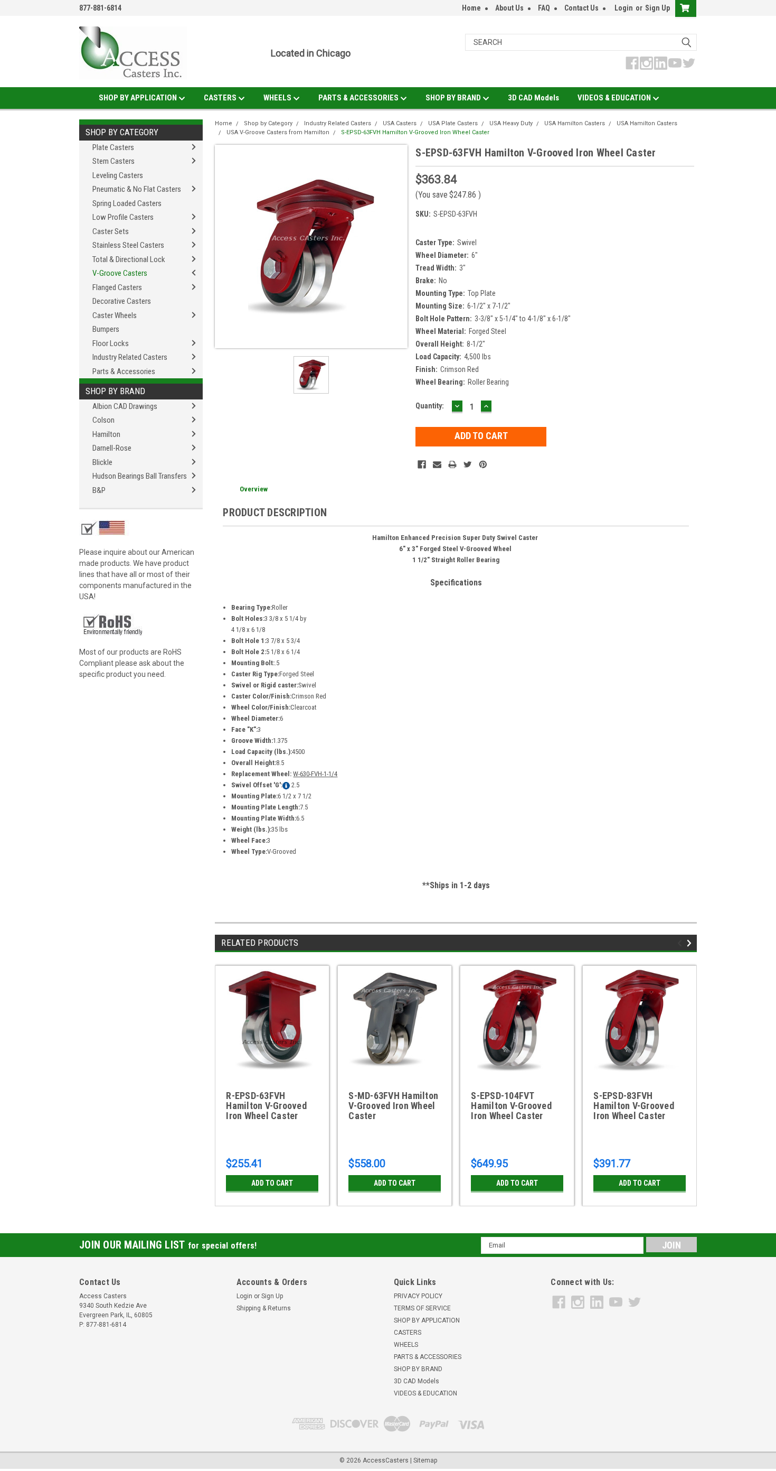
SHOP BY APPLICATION (138, 98)
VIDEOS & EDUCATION (615, 98)
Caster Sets (110, 231)
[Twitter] (467, 464)
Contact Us (581, 8)
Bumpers (105, 329)
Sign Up (657, 8)
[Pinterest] (483, 464)
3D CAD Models (533, 98)
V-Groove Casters (119, 273)
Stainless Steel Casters (128, 245)
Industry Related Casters (129, 357)
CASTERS (221, 98)
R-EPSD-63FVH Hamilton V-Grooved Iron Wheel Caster (266, 1106)
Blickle (102, 462)
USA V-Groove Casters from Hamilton (277, 132)
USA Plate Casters (453, 123)
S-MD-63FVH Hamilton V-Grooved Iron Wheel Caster (393, 1106)
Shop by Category (122, 132)
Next (691, 943)
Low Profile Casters (123, 217)
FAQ (544, 8)
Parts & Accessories (123, 371)
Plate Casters (113, 147)
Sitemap (425, 1460)
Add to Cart (272, 1183)
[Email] (437, 464)
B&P (99, 490)
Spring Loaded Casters (127, 203)
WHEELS (278, 98)
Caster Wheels (114, 315)
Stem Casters (113, 161)
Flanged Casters (117, 287)
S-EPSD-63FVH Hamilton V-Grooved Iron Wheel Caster (415, 132)
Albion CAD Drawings (124, 406)
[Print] (452, 464)
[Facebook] (422, 464)
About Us (509, 8)
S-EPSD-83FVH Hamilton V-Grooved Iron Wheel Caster (633, 1106)
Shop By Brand (115, 391)
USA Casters (400, 123)
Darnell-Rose (111, 448)
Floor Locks (110, 343)
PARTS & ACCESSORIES (359, 98)
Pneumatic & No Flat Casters (136, 189)
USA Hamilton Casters (574, 123)
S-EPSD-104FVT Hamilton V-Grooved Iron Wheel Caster (511, 1106)
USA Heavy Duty (511, 123)
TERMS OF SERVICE (422, 1308)
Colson (103, 420)
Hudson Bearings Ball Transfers (139, 476)
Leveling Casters (117, 175)
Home (471, 8)
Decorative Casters (121, 301)
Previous (681, 943)
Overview (254, 489)
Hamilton (106, 434)
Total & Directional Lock (128, 259)
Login (623, 8)
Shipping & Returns (263, 1308)
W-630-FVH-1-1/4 (315, 774)
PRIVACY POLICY (418, 1296)
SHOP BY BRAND (453, 98)
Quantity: (429, 406)
